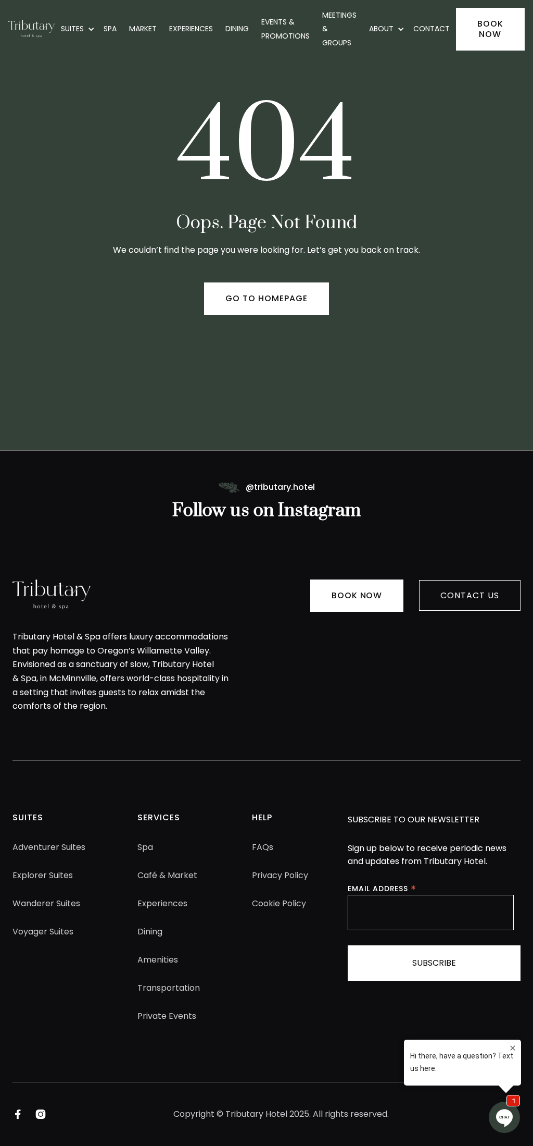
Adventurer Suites (48, 847)
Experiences (162, 903)
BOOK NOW (490, 29)
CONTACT (431, 28)
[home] (31, 29)
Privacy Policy (280, 875)
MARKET (143, 28)
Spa (145, 847)
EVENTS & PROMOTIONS (285, 29)
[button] (76, 28)
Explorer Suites (42, 875)
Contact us (469, 595)
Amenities (157, 960)
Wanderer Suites (46, 903)
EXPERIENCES (191, 28)
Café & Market (167, 875)
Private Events (166, 1016)
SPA (110, 28)
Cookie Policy (279, 903)
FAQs (262, 847)
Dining (149, 932)
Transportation (168, 988)
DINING (237, 28)
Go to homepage (266, 298)
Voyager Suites (42, 932)
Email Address (382, 888)
